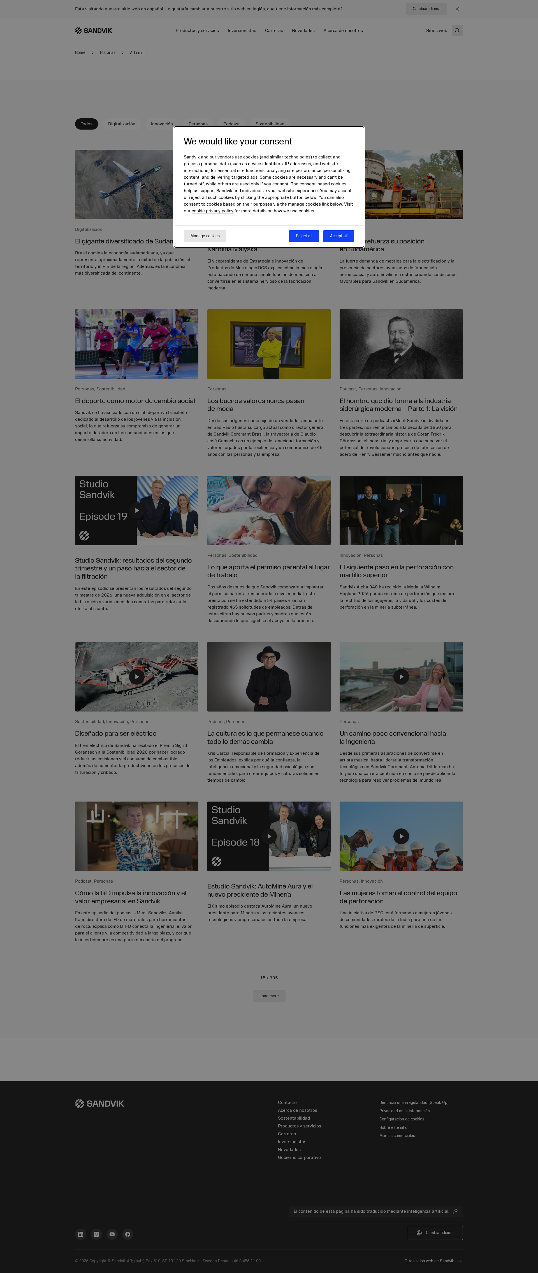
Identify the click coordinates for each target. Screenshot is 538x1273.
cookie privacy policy (212, 211)
